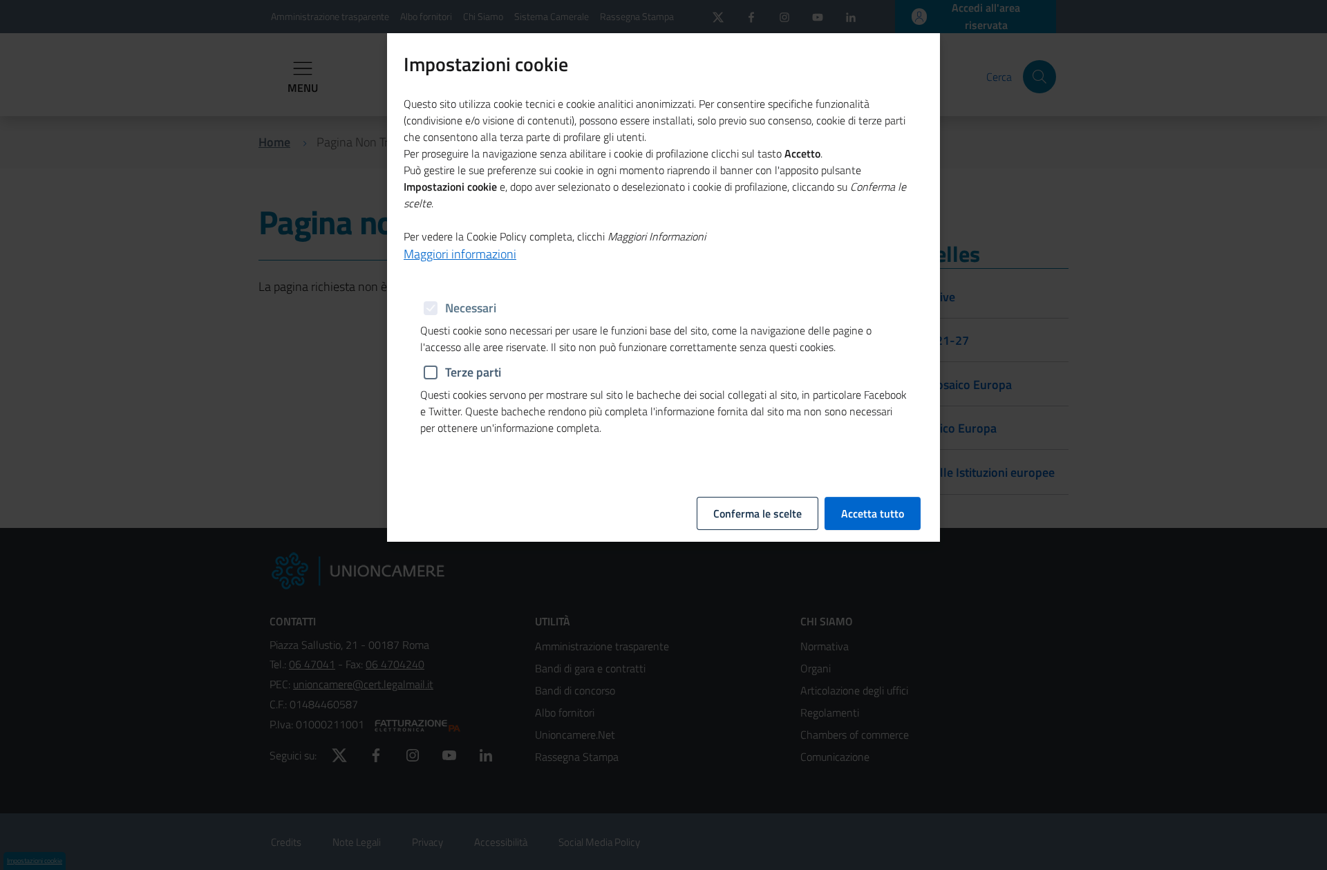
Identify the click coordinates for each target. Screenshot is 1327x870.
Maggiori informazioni (460, 254)
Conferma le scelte (757, 513)
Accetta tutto (872, 513)
